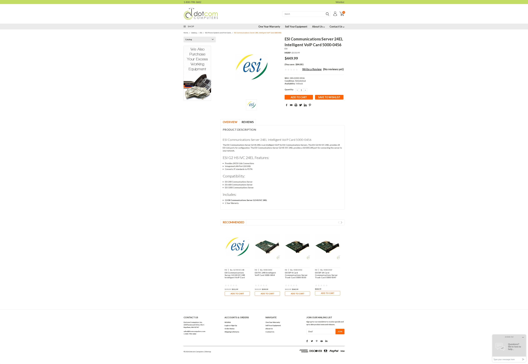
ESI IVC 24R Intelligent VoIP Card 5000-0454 (265, 273)
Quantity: (289, 89)
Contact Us (336, 26)
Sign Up (234, 325)
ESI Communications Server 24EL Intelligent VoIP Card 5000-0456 (257, 33)
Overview (230, 122)
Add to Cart (237, 293)
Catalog (194, 33)
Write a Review (312, 69)
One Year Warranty (269, 26)
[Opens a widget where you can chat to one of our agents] (509, 348)
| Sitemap (207, 352)
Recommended (233, 222)
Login (227, 325)
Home (186, 33)
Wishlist (340, 2)
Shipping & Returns (232, 332)
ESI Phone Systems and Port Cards (218, 33)
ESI (201, 33)
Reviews (248, 122)
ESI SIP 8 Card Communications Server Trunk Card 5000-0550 (296, 275)
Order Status (229, 329)
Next (341, 222)
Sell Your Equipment (296, 26)
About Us (317, 26)
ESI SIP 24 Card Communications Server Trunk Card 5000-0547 (326, 275)
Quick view (237, 247)
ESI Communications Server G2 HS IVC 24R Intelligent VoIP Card (235, 275)
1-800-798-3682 (192, 2)
